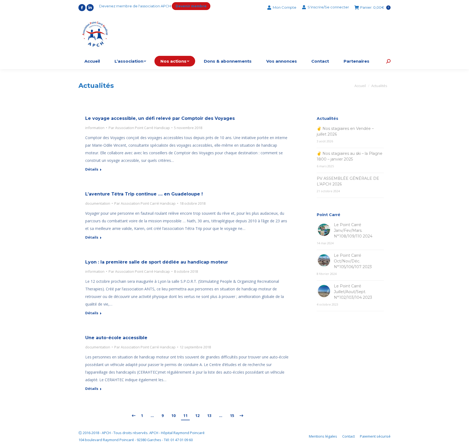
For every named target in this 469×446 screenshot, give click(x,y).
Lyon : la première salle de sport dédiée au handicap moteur (156, 262)
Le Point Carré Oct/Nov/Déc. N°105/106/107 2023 (353, 261)
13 (209, 415)
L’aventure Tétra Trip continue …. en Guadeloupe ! (144, 194)
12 (197, 415)
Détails (91, 169)
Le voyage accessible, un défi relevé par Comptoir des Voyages (160, 118)
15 (232, 415)
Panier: (374, 7)
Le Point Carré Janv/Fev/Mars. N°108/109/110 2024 (353, 230)
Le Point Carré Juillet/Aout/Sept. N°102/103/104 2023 (353, 292)
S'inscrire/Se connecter (328, 7)
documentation (97, 203)
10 (173, 415)
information (94, 127)
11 (185, 415)
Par (139, 127)
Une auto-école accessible (116, 337)
